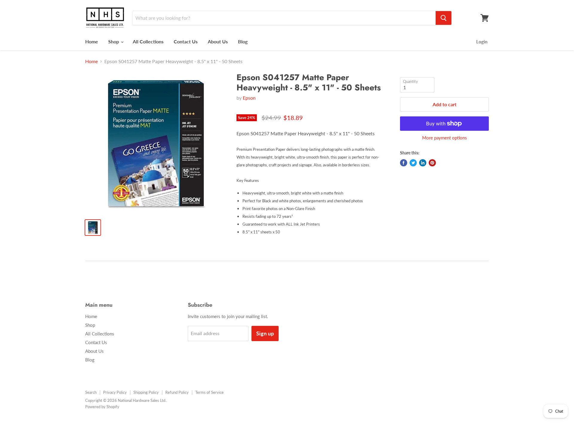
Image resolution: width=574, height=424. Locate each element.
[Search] (443, 18)
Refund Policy (177, 392)
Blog (243, 41)
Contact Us (186, 41)
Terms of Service (209, 392)
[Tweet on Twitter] (413, 162)
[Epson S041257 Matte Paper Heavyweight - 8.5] (156, 143)
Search (91, 392)
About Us (218, 41)
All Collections (148, 41)
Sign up (265, 333)
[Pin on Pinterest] (432, 162)
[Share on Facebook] (403, 162)
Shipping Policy (146, 392)
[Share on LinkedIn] (422, 162)
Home (91, 41)
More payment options (444, 137)
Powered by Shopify (102, 406)
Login (481, 41)
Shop (114, 41)
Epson (249, 98)
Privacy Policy (115, 392)
